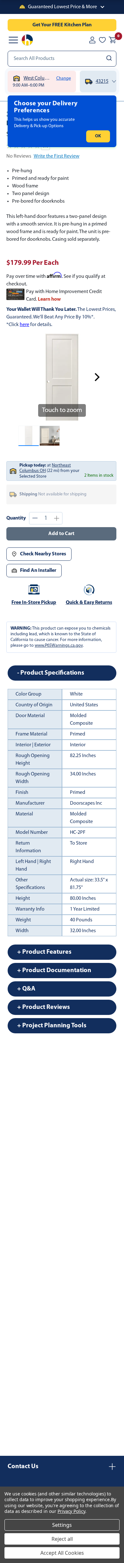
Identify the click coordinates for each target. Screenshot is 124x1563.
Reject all (62, 1538)
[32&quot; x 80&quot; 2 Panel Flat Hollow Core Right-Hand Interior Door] (28, 436)
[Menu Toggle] (13, 40)
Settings (62, 1524)
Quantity (16, 518)
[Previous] (27, 377)
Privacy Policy (71, 1511)
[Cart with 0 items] (112, 40)
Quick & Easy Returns (89, 602)
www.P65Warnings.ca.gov (59, 645)
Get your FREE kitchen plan (62, 25)
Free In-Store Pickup (33, 602)
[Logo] (27, 40)
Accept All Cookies (62, 1552)
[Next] (97, 377)
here (24, 324)
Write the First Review (56, 156)
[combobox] (62, 59)
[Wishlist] (102, 40)
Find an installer (38, 570)
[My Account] (92, 40)
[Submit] (110, 59)
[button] (62, 7)
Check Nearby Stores (43, 554)
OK (98, 136)
